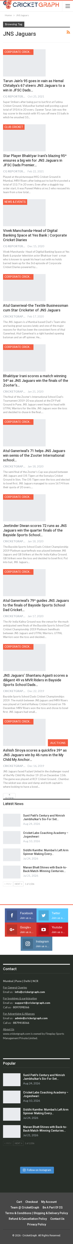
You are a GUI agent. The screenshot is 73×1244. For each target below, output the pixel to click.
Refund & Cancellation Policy (28, 1218)
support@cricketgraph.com (32, 1002)
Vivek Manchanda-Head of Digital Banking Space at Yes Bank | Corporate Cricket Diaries (35, 235)
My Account (49, 1201)
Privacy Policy (36, 1224)
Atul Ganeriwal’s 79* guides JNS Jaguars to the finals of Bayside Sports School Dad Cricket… (36, 605)
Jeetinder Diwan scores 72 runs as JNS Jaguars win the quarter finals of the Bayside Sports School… (35, 530)
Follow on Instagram (39, 1170)
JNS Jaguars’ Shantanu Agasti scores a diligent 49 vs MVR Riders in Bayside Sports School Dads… (35, 680)
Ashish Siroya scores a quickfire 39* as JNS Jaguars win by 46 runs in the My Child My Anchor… (35, 755)
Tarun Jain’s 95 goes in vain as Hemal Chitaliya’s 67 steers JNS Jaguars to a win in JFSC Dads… (34, 85)
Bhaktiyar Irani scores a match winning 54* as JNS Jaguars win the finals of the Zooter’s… (35, 380)
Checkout (31, 1201)
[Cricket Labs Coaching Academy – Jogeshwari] (11, 837)
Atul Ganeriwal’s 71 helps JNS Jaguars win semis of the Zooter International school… (34, 455)
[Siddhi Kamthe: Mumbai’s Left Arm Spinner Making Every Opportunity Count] (11, 854)
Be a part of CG (53, 1207)
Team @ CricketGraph (25, 1207)
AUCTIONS (57, 743)
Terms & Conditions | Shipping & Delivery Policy (36, 1213)
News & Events (15, 201)
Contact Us (57, 1218)
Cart (19, 1201)
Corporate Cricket (18, 51)
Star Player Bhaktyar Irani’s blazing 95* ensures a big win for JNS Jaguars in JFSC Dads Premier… (35, 160)
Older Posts (9, 797)
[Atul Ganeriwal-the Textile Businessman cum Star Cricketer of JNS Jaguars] (24, 287)
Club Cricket (13, 127)
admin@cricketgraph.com (31, 1018)
